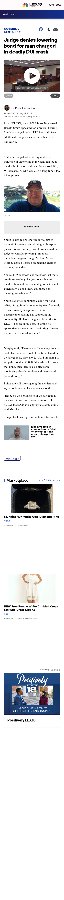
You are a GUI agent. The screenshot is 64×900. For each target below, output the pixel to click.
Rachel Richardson (25, 108)
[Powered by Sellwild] (55, 670)
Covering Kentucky (12, 30)
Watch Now (54, 5)
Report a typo (12, 458)
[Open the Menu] (5, 5)
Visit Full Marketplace (49, 480)
